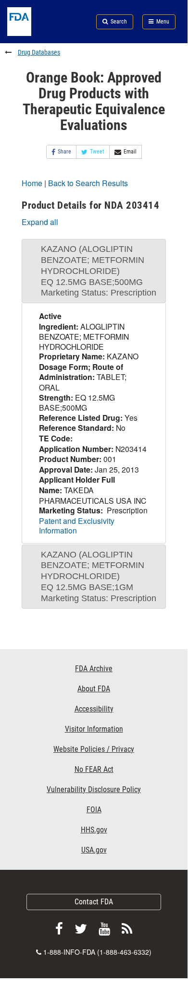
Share (64, 151)
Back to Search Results (88, 183)
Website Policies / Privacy (93, 749)
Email (130, 151)
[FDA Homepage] (31, 32)
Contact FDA (94, 901)
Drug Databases (39, 52)
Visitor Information (94, 729)
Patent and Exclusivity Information (76, 525)
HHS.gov (94, 829)
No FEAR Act (94, 769)
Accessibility (94, 708)
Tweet (97, 151)
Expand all (40, 221)
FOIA (94, 809)
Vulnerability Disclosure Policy (94, 789)
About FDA (93, 688)
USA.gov (94, 849)
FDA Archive (94, 668)
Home (32, 183)
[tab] (94, 271)
